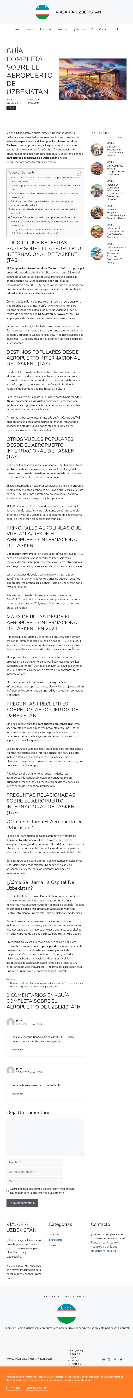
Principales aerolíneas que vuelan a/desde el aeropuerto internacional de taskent (42, 203)
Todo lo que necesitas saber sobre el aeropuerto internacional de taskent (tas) (45, 179)
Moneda (62, 29)
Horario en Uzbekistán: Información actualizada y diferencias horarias (46, 983)
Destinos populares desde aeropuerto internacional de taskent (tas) (45, 187)
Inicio (17, 29)
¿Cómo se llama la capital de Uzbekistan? (37, 233)
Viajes (30, 29)
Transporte (46, 29)
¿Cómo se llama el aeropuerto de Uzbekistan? (39, 229)
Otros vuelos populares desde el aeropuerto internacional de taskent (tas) (44, 195)
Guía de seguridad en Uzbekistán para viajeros (34, 986)
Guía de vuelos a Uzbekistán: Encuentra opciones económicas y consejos (116, 255)
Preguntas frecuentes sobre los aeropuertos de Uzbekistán (43, 217)
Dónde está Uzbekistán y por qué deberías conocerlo (116, 233)
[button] (117, 29)
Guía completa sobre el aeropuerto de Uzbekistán (115, 170)
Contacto (104, 29)
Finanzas (54, 1234)
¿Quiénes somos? (83, 29)
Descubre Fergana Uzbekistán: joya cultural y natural (116, 214)
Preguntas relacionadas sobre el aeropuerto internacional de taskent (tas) (44, 223)
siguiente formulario (103, 1251)
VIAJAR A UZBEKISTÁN (78, 12)
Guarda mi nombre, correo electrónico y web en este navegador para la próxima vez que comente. (42, 1191)
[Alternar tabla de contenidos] (77, 173)
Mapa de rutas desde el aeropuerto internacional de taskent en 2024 (44, 211)
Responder (17, 1049)
